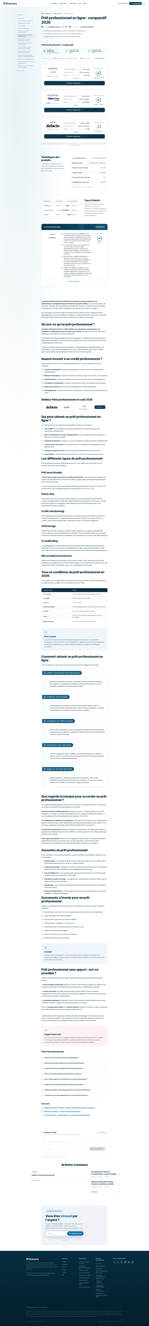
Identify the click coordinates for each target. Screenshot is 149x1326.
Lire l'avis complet (73, 281)
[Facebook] (114, 1262)
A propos (98, 1263)
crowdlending (48, 546)
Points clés (21, 18)
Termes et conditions (99, 1281)
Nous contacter (100, 1266)
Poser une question (96, 1149)
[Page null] (52, 125)
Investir (64, 1267)
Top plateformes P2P (84, 1283)
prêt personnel (59, 338)
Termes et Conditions (118, 1321)
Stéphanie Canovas (54, 27)
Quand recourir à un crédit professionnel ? (25, 35)
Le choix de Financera (23, 28)
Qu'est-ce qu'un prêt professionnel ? (23, 31)
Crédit (64, 1262)
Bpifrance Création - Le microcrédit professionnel (62, 1111)
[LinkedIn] (125, 1262)
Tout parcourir (102, 1132)
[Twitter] (118, 1262)
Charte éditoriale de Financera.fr (102, 1271)
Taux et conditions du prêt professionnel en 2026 (24, 47)
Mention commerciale (99, 1290)
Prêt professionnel (84, 1272)
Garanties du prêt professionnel (26, 59)
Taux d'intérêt (21, 25)
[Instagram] (121, 1262)
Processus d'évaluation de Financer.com (100, 1276)
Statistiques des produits (24, 23)
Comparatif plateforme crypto (84, 1266)
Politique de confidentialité (100, 1286)
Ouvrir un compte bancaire (84, 1262)
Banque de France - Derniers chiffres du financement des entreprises (69, 1108)
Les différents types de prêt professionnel (25, 43)
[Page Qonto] (52, 72)
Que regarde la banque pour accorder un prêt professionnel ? (26, 56)
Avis (63, 1274)
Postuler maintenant (73, 83)
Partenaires (124, 3)
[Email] (132, 1262)
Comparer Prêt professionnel (25, 20)
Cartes (64, 1269)
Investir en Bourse (84, 1287)
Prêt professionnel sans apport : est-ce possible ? (26, 66)
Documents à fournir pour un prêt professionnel (26, 62)
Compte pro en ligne (85, 1275)
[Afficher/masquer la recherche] (144, 3)
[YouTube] (128, 1262)
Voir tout (94, 1192)
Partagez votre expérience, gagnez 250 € (102, 1295)
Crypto (64, 1272)
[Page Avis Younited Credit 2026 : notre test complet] (52, 99)
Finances (64, 1264)
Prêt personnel (83, 1280)
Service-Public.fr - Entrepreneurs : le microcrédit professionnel (67, 1115)
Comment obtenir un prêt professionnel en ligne (24, 51)
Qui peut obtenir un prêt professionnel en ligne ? (24, 39)
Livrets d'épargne (84, 1278)
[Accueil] (10, 3)
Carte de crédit (83, 1270)
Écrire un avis (98, 131)
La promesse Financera (87, 27)
